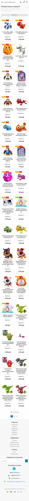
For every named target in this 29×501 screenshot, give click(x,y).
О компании (14, 424)
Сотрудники (14, 428)
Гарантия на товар (14, 446)
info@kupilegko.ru (15, 478)
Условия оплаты (14, 442)
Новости (14, 426)
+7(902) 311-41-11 (15, 475)
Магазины (14, 432)
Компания (14, 422)
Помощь (14, 440)
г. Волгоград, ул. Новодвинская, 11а (15, 481)
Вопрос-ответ (14, 454)
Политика (14, 434)
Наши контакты (14, 472)
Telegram (14, 468)
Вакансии (14, 430)
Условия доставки (14, 444)
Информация (15, 438)
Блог (14, 452)
